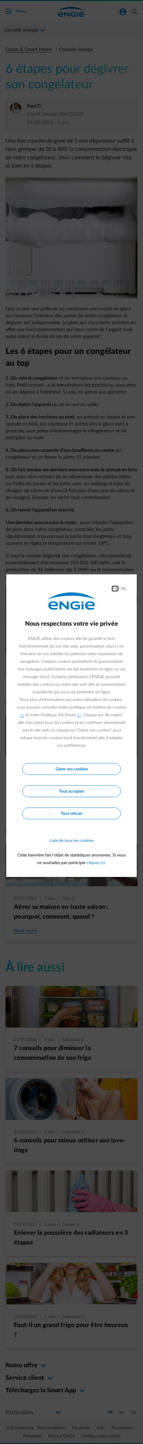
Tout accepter (71, 791)
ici (22, 715)
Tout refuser (72, 813)
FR (115, 588)
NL (123, 588)
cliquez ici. (96, 863)
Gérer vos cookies (72, 769)
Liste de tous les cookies (71, 840)
